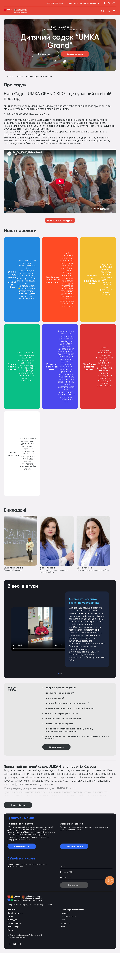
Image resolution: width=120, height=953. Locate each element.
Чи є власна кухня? (54, 698)
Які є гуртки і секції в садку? (59, 693)
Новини (64, 913)
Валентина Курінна (13, 567)
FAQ (63, 920)
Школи (10, 916)
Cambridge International (72, 910)
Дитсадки (18, 76)
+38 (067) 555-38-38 (55, 3)
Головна (9, 76)
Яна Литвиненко (48, 567)
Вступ (10, 930)
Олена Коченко (84, 567)
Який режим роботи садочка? (60, 688)
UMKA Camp (13, 926)
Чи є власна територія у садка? (61, 713)
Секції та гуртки (15, 913)
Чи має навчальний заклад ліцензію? (64, 719)
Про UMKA (12, 910)
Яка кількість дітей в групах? (59, 724)
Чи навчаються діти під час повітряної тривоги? (70, 708)
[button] (58, 673)
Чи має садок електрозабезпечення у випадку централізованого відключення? (69, 730)
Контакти (65, 923)
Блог (63, 926)
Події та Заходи (68, 916)
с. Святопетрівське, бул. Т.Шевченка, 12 (62, 29)
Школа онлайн (14, 923)
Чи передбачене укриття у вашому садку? (67, 703)
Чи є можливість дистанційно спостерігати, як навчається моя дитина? (77, 737)
